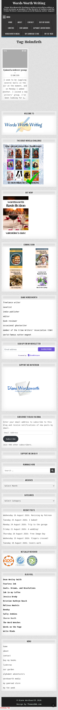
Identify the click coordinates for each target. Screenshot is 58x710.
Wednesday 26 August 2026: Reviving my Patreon (27, 515)
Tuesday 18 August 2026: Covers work (22, 543)
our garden (23, 28)
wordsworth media (12, 33)
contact (31, 22)
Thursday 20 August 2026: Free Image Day (24, 534)
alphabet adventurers (41, 28)
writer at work (15, 55)
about (20, 22)
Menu (8, 17)
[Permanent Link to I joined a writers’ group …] (15, 58)
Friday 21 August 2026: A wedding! (21, 529)
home (10, 22)
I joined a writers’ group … (15, 71)
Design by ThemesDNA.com (29, 704)
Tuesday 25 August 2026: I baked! (20, 520)
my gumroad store (32, 33)
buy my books (44, 22)
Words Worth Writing (29, 3)
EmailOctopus (35, 355)
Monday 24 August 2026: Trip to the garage (25, 524)
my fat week (49, 33)
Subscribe (11, 439)
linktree (11, 28)
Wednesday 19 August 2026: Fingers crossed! (25, 538)
